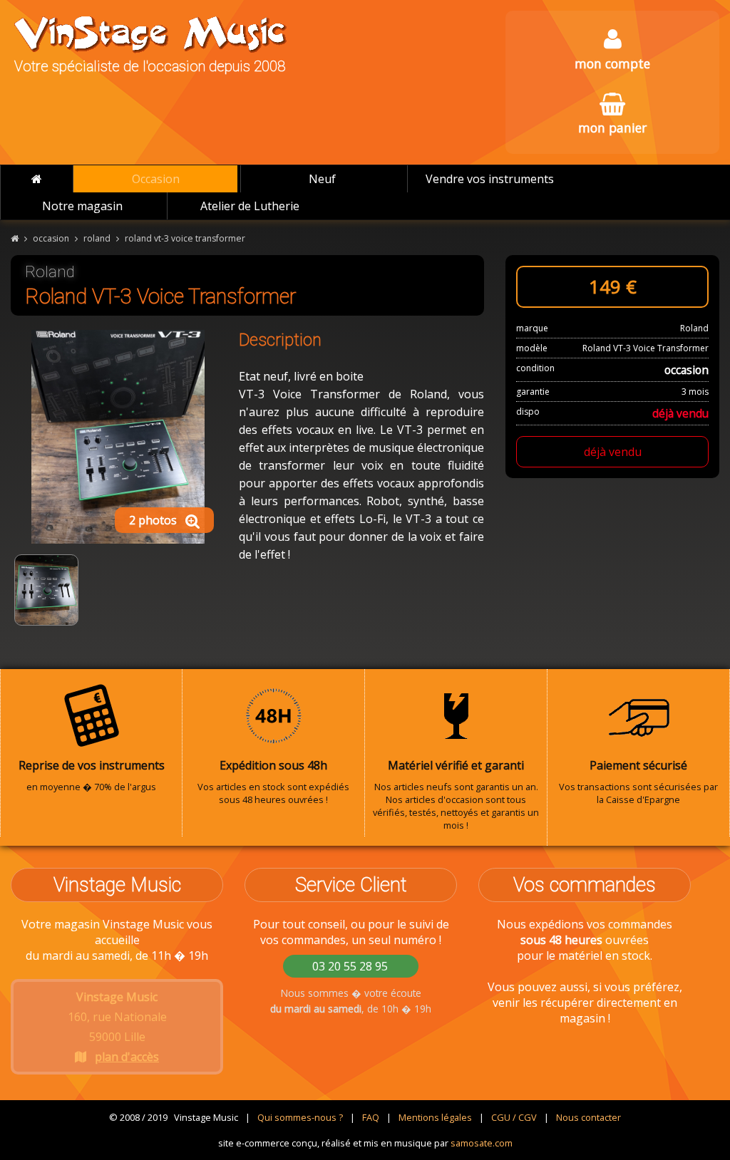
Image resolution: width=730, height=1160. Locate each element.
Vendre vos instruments (490, 179)
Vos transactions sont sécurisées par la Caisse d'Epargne (638, 781)
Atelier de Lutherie (249, 206)
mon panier (612, 127)
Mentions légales (435, 1117)
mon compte (612, 63)
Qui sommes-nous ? (300, 1117)
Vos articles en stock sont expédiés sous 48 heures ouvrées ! (273, 781)
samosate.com (482, 1142)
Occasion (156, 179)
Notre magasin (82, 206)
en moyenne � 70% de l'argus (92, 775)
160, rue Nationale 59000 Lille (117, 1027)
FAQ (370, 1117)
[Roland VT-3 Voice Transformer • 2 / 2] (46, 590)
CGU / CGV (514, 1117)
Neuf (322, 179)
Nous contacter (588, 1117)
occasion (51, 238)
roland (96, 238)
